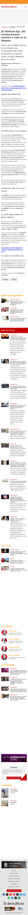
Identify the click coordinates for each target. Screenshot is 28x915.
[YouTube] (10, 894)
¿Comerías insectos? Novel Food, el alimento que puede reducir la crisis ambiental (13, 88)
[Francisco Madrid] (4, 649)
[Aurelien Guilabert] (4, 657)
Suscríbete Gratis (14, 778)
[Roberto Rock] (4, 632)
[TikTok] (17, 894)
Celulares (5, 279)
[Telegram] (21, 894)
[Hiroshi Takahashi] (4, 641)
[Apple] (15, 898)
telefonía (14, 279)
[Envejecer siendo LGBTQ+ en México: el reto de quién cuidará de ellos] (5, 528)
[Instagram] (14, 894)
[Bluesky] (24, 894)
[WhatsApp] (9, 898)
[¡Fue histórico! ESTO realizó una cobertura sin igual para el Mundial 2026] (5, 392)
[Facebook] (3, 894)
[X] (7, 894)
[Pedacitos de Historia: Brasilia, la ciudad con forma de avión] (5, 486)
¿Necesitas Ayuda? (14, 890)
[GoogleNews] (12, 898)
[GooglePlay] (19, 898)
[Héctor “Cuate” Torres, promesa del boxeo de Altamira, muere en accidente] (5, 450)
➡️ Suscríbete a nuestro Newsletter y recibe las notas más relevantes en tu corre (12, 249)
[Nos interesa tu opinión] (14, 864)
